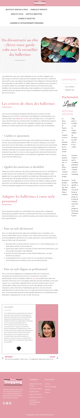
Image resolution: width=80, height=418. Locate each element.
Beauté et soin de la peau (17, 9)
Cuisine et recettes (26, 18)
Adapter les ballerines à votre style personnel (70, 90)
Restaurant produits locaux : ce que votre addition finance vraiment (65, 187)
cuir (34, 278)
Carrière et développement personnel (27, 23)
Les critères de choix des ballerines (70, 87)
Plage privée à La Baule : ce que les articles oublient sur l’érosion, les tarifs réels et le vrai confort (74, 133)
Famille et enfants (38, 9)
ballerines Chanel (22, 118)
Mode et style (17, 14)
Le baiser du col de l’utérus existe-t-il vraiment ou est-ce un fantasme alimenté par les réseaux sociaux (64, 135)
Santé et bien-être (34, 14)
